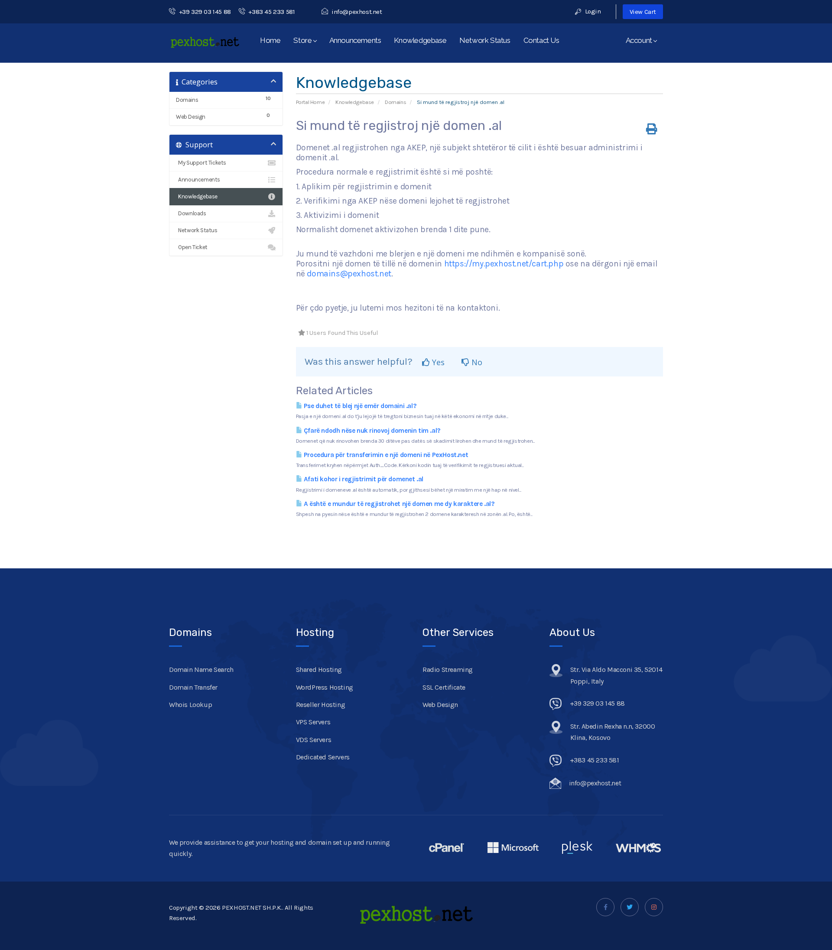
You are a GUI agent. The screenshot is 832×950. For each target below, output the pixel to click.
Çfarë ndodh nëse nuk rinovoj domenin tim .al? (371, 430)
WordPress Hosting (324, 687)
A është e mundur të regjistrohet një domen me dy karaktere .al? (398, 504)
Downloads (191, 213)
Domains (395, 102)
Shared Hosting (319, 669)
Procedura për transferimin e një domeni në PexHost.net (385, 455)
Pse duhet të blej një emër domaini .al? (359, 406)
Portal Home (310, 102)
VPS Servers (313, 722)
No (475, 362)
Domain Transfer (193, 687)
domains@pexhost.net (349, 274)
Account (640, 40)
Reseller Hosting (320, 704)
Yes (437, 362)
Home (270, 40)
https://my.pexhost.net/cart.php (504, 264)
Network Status (484, 40)
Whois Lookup (190, 704)
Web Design (440, 704)
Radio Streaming (447, 669)
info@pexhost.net (357, 12)
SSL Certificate (443, 687)
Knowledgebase (420, 40)
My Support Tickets (201, 162)
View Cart (643, 12)
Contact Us (541, 40)
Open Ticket (192, 247)
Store (304, 40)
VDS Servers (314, 740)
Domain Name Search (201, 669)
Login (592, 11)
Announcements (355, 40)
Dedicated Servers (323, 757)
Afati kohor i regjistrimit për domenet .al (362, 479)
